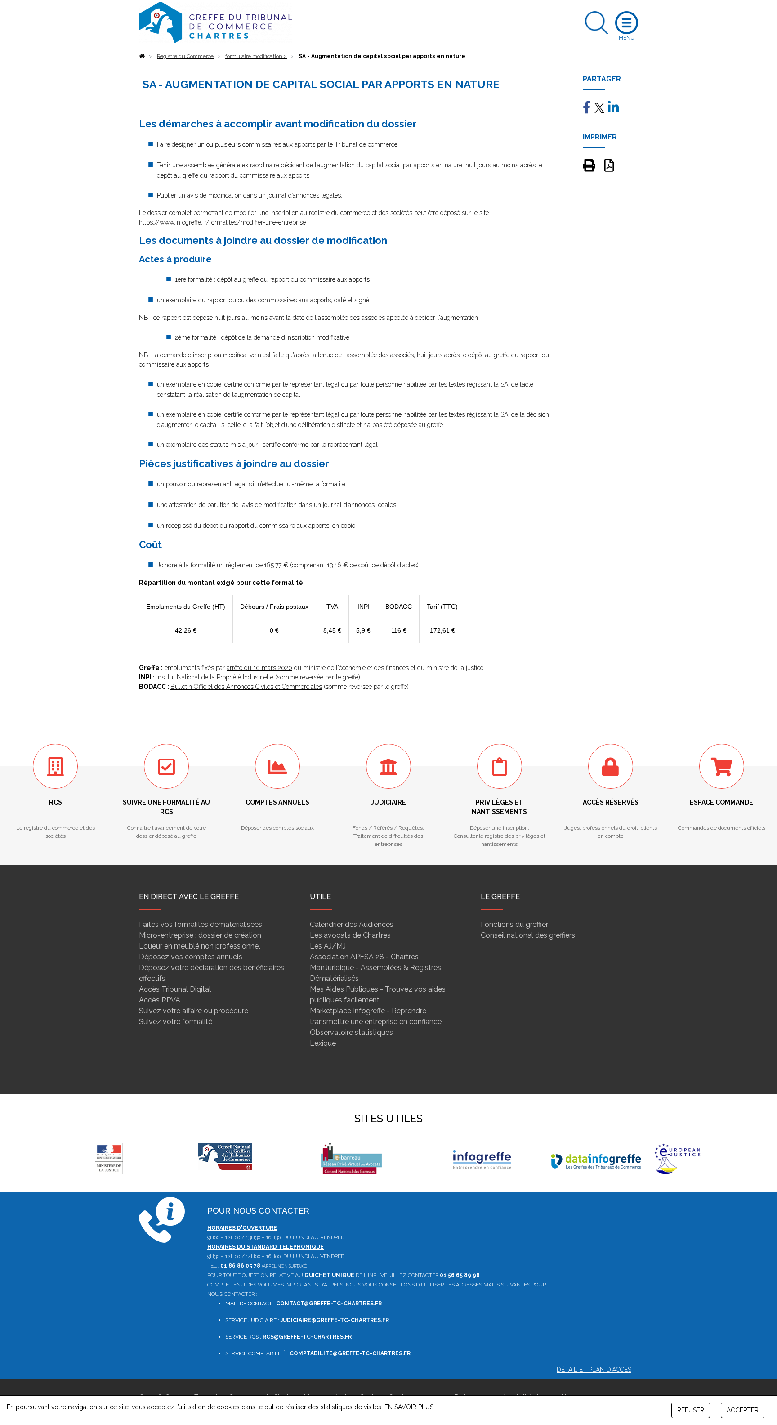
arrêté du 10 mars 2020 (259, 667)
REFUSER (690, 1410)
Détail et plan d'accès (594, 1369)
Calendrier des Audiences (351, 924)
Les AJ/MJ (328, 946)
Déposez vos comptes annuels (190, 957)
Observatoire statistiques (351, 1032)
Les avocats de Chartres (350, 935)
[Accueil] (142, 56)
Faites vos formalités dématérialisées (200, 924)
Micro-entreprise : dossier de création (200, 935)
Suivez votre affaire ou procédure (193, 1011)
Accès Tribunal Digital (175, 989)
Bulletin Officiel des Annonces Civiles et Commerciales (246, 686)
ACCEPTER (743, 1410)
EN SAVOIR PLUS (408, 1407)
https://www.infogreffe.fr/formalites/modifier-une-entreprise (222, 222)
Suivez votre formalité (175, 1021)
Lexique (323, 1043)
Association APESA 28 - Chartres (364, 957)
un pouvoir (171, 484)
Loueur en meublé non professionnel (199, 946)
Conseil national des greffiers (528, 935)
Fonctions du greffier (514, 924)
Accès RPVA (159, 1000)
